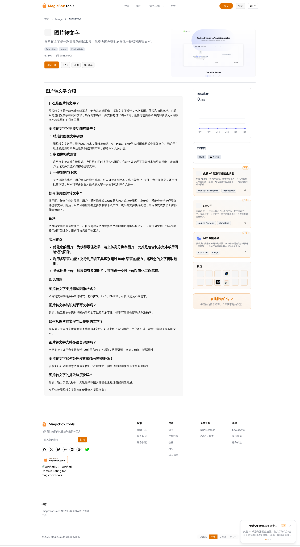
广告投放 (173, 436)
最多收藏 (142, 442)
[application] (222, 120)
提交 (171, 429)
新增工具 (142, 429)
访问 (49, 65)
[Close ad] (290, 525)
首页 (46, 19)
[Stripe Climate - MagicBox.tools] (86, 449)
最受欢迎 (142, 436)
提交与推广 (155, 5)
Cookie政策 (238, 429)
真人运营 (173, 454)
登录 (240, 5)
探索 (138, 5)
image (59, 19)
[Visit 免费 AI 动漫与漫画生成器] (245, 190)
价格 (171, 442)
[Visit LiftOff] (245, 223)
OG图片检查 (207, 436)
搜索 (126, 5)
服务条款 (237, 442)
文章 (173, 5)
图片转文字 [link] (75, 19)
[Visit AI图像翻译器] (245, 252)
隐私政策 (237, 436)
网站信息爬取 (207, 429)
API (171, 448)
